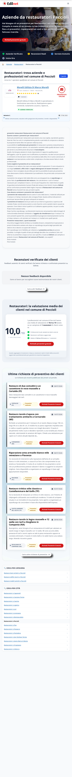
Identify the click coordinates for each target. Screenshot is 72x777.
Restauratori (18, 64)
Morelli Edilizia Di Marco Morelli (33, 87)
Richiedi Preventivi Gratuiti (51, 404)
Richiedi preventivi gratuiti (15, 40)
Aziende (9, 64)
